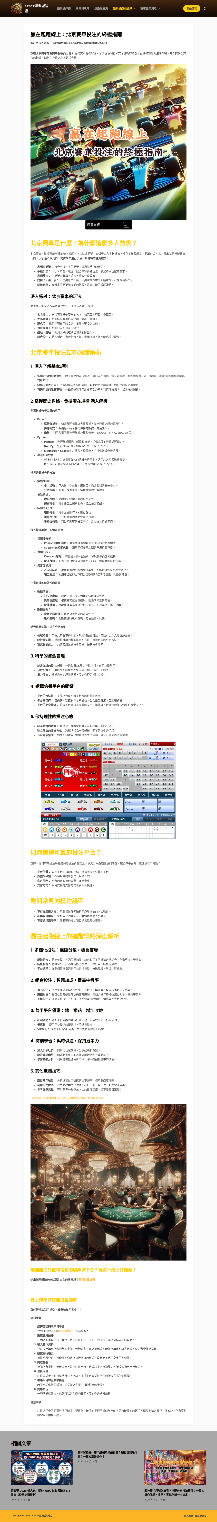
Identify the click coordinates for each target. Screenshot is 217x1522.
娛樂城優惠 (101, 8)
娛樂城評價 (64, 8)
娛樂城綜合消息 (75, 43)
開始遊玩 (192, 8)
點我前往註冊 (87, 1279)
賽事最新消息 (148, 8)
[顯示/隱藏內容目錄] (124, 225)
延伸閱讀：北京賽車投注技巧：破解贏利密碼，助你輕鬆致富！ (68, 1098)
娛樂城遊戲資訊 (122, 8)
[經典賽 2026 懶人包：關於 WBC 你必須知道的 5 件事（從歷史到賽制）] (42, 1467)
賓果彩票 (103, 43)
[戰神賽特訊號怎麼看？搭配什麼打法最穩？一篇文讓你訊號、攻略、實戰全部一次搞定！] (175, 1467)
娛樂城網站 (66, 1331)
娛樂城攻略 (82, 8)
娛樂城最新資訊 (60, 43)
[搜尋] (205, 8)
